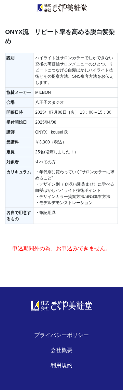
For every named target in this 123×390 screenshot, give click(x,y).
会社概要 (61, 350)
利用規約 (61, 365)
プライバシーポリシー (61, 335)
